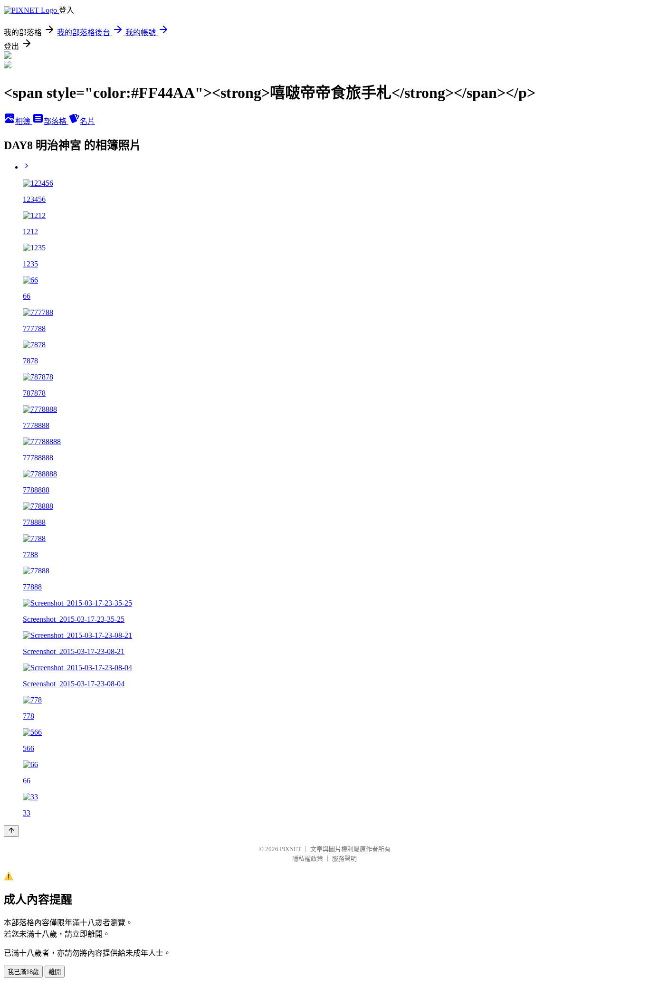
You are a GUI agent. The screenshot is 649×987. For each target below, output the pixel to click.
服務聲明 (344, 858)
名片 (87, 121)
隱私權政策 (307, 858)
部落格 (56, 121)
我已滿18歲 (23, 972)
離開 (54, 972)
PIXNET (290, 849)
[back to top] (11, 831)
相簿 (23, 121)
